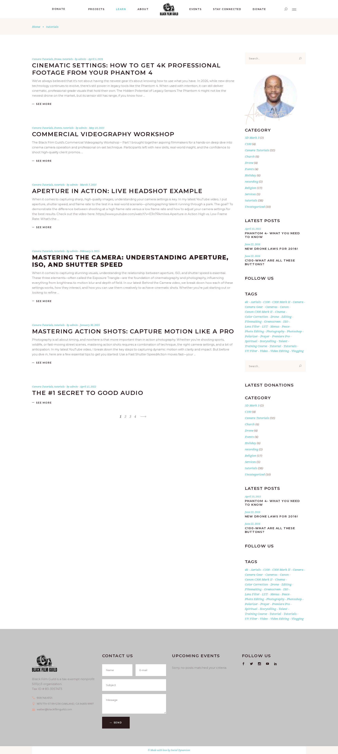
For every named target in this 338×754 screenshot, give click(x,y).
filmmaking (253, 321)
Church (250, 156)
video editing (279, 351)
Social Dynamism (180, 750)
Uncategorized (255, 207)
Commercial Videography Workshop (103, 134)
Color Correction (256, 316)
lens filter (252, 326)
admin (82, 59)
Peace (285, 326)
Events (58, 128)
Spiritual (251, 341)
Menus (274, 326)
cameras (271, 307)
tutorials (67, 59)
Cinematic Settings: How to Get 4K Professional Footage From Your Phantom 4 (126, 69)
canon (284, 307)
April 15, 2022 (88, 386)
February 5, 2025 (89, 251)
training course (256, 346)
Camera (298, 302)
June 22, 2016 (252, 244)
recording (251, 181)
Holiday (250, 175)
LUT (265, 326)
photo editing (254, 331)
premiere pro (281, 336)
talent (283, 341)
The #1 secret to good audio (87, 393)
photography (275, 331)
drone (275, 316)
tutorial (275, 346)
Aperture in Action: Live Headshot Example (117, 191)
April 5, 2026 (95, 59)
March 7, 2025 (88, 184)
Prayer (265, 336)
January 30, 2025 (90, 325)
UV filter (251, 351)
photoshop (294, 331)
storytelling (268, 341)
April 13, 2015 (253, 228)
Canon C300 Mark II (258, 312)
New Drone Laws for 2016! (271, 248)
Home (36, 27)
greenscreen (272, 321)
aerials (256, 302)
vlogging (297, 351)
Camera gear (254, 307)
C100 (248, 144)
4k (246, 302)
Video (264, 351)
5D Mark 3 (252, 138)
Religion (250, 188)
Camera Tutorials (42, 59)
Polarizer (251, 336)
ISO (285, 321)
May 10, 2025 (96, 128)
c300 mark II (281, 302)
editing (286, 316)
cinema (280, 312)
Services (250, 194)
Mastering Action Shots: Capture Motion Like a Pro (133, 331)
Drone (57, 59)
